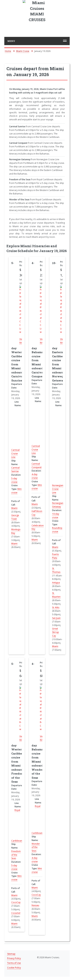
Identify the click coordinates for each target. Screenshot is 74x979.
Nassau (35, 905)
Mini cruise (16, 490)
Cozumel (15, 913)
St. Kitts (55, 607)
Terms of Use (14, 963)
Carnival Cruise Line (15, 453)
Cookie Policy (14, 967)
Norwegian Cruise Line (57, 489)
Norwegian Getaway (57, 505)
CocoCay (15, 902)
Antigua (56, 582)
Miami (14, 508)
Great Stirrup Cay (55, 632)
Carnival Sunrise (15, 469)
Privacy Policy (14, 958)
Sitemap (11, 953)
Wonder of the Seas (36, 847)
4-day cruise (35, 476)
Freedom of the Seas (16, 855)
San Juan (56, 618)
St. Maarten (56, 595)
